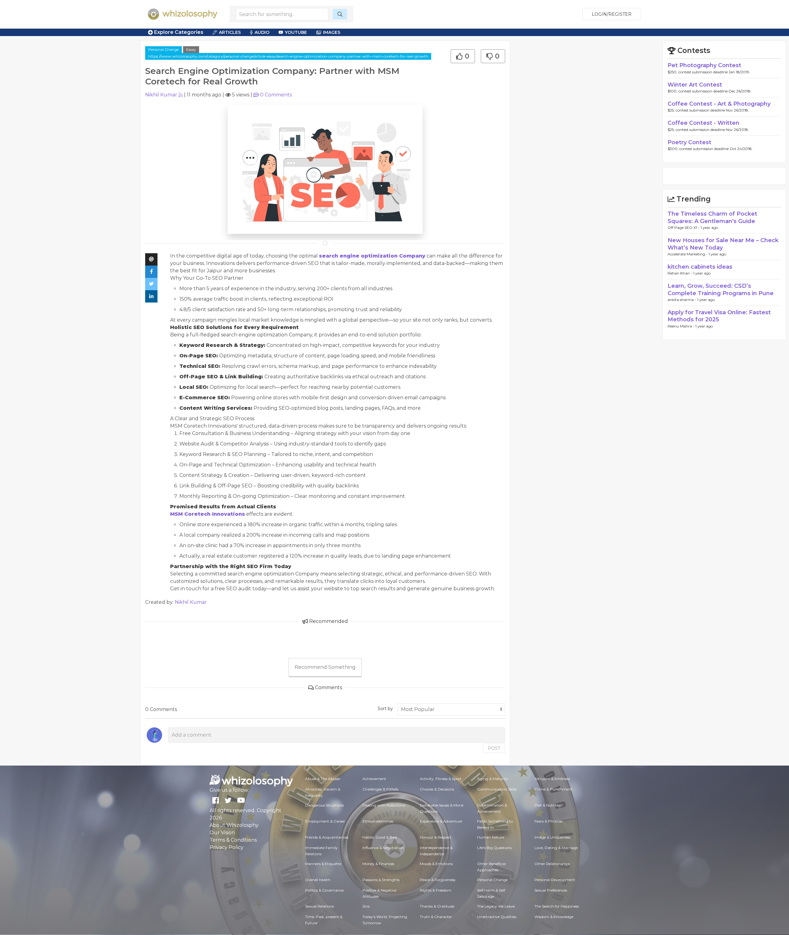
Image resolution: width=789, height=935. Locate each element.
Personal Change (163, 49)
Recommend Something (325, 667)
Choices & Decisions (437, 789)
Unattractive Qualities (496, 916)
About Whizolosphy (234, 825)
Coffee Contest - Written (703, 123)
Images (331, 32)
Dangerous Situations (324, 805)
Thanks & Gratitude (437, 906)
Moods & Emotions (436, 863)
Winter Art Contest (695, 84)
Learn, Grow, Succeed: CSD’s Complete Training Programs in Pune (721, 289)
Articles (230, 32)
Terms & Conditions (233, 840)
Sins (366, 906)
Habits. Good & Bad (379, 837)
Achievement (374, 778)
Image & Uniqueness (552, 837)
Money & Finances (378, 863)
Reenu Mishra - (681, 326)
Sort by (385, 708)
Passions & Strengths (380, 879)
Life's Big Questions (494, 847)
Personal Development (554, 879)
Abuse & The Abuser (323, 778)
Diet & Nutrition (548, 805)
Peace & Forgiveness (437, 879)
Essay (191, 49)
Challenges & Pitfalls (380, 789)
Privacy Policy (226, 847)
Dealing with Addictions (383, 805)
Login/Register (612, 14)
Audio (262, 32)
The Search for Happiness (556, 906)
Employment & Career (325, 821)
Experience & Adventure (441, 821)
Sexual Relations (319, 906)
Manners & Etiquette (323, 863)
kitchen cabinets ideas (700, 266)
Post (494, 748)
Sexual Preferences (550, 890)
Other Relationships (552, 863)
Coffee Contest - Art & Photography (719, 103)
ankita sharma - (682, 299)
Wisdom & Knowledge (553, 916)
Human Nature (490, 837)
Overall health (317, 879)
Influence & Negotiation (383, 847)
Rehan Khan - (680, 273)
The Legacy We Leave (496, 906)
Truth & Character (436, 916)
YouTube (296, 32)
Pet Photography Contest (704, 65)
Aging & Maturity (492, 778)
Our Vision (222, 832)
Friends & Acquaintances (326, 837)
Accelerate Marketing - (688, 254)
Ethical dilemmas (377, 821)
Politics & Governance (324, 890)
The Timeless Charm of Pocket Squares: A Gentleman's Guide (712, 217)
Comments (276, 95)
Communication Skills (497, 789)
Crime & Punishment (553, 789)
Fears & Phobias (548, 821)
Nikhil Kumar (161, 95)
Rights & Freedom (436, 890)
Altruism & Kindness (552, 778)
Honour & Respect (436, 837)
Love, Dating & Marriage (556, 847)
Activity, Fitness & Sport (441, 778)
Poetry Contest (689, 142)
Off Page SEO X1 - (684, 227)
